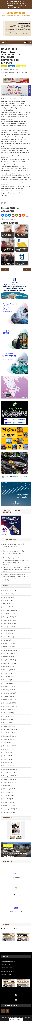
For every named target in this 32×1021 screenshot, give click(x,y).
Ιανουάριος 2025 (8, 653)
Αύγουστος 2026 (8, 590)
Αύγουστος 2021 (8, 789)
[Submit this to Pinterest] (13, 215)
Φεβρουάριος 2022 (8, 769)
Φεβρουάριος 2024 (8, 689)
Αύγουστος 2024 (8, 670)
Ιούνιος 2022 (6, 756)
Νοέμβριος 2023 (7, 699)
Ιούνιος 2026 (6, 597)
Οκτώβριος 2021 (8, 782)
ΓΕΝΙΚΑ (4, 66)
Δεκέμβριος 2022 (8, 736)
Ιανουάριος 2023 (8, 732)
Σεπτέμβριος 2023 (8, 706)
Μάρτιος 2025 (7, 646)
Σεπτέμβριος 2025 (8, 627)
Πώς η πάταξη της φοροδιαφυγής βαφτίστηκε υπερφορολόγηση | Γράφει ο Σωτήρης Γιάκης (16, 568)
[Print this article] (16, 215)
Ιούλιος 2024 (7, 673)
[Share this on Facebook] (2, 215)
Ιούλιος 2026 (7, 593)
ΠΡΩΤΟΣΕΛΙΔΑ (9, 5)
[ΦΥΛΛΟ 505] (13, 837)
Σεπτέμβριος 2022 (8, 746)
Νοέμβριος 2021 (7, 779)
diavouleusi (14, 69)
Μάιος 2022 (6, 759)
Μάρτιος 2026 (7, 607)
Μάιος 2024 (6, 680)
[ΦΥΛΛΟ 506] (19, 837)
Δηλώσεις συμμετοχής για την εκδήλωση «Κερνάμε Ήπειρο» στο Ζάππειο (15, 552)
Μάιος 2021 (6, 799)
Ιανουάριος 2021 (8, 812)
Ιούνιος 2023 (6, 716)
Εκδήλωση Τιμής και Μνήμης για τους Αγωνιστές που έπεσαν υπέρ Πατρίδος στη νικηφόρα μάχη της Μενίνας (15, 576)
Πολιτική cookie (12, 7)
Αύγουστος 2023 (8, 709)
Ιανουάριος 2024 (8, 693)
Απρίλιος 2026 (7, 603)
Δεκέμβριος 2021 (8, 776)
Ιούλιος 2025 (7, 633)
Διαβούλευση (16, 12)
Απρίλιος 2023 (7, 723)
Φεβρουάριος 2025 (8, 650)
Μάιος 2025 (6, 640)
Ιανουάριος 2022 (8, 772)
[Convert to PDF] (20, 215)
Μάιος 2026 (6, 600)
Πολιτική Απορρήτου (21, 5)
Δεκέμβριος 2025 (8, 617)
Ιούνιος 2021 (6, 795)
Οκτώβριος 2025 (8, 623)
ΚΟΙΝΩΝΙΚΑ (11, 66)
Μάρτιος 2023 (7, 726)
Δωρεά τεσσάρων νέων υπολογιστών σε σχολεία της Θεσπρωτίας (14, 545)
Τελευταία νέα (9, 3)
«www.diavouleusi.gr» (20, 3)
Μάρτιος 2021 (7, 805)
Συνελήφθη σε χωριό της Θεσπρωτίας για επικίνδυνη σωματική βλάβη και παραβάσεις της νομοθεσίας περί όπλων (16, 560)
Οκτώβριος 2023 (8, 703)
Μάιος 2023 (6, 719)
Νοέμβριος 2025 (7, 620)
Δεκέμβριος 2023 (8, 696)
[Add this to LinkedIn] (9, 215)
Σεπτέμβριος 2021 (8, 785)
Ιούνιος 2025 (6, 637)
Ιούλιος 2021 (7, 792)
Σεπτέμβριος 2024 (8, 666)
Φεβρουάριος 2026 (8, 610)
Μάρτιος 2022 (7, 766)
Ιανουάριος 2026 (8, 613)
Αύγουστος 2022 (8, 749)
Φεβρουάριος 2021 (8, 809)
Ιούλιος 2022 (7, 752)
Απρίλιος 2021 (7, 802)
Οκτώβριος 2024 (8, 663)
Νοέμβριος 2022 (7, 739)
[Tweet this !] (6, 215)
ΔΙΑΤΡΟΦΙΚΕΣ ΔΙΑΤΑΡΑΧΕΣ (28, 269)
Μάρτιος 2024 (7, 686)
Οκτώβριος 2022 (8, 742)
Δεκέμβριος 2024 (8, 656)
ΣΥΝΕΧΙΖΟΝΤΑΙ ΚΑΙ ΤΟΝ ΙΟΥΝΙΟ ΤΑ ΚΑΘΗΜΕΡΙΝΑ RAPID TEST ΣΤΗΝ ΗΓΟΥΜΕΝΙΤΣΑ (6, 269)
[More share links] (23, 215)
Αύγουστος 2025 (8, 630)
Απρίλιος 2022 (7, 762)
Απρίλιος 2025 (7, 643)
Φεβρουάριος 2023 (8, 729)
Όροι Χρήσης (21, 7)
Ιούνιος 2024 (6, 676)
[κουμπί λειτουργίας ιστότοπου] (26, 42)
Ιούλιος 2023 (7, 713)
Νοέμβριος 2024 (7, 660)
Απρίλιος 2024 (7, 683)
